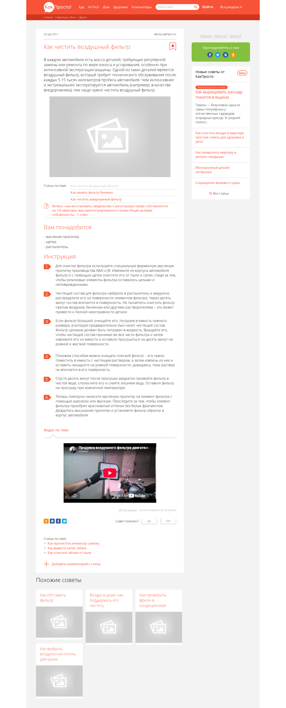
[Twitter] (217, 55)
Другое (82, 17)
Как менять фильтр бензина (92, 192)
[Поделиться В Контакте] (52, 521)
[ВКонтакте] (225, 55)
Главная (48, 17)
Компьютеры (142, 7)
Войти (207, 6)
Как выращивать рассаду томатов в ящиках (219, 94)
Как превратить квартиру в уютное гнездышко (216, 154)
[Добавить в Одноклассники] (46, 521)
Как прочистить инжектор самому (73, 543)
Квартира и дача (66, 17)
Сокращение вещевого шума (218, 183)
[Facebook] (210, 55)
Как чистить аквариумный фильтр (96, 199)
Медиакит (206, 36)
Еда (81, 7)
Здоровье (120, 7)
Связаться (235, 36)
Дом (106, 7)
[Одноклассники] (233, 55)
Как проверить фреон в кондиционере (152, 600)
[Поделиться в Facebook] (58, 521)
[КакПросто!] (57, 7)
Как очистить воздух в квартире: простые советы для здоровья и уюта (220, 137)
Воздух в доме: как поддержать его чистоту (106, 600)
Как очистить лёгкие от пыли (69, 553)
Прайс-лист (220, 36)
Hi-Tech (93, 7)
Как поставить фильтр (53, 597)
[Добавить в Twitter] (64, 521)
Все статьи (221, 193)
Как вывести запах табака (67, 548)
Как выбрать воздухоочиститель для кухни (58, 654)
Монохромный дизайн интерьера (213, 169)
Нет (168, 521)
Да (149, 521)
